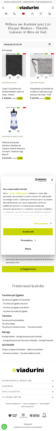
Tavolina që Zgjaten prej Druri (15, 304)
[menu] (53, 7)
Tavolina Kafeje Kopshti (30, 353)
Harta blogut (44, 404)
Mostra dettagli (41, 223)
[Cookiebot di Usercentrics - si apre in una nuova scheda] (35, 180)
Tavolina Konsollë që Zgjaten (15, 311)
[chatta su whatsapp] (4, 427)
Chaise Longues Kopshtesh (14, 349)
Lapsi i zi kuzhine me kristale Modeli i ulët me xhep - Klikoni (13, 92)
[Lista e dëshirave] (18, 77)
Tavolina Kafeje (8, 324)
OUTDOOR (8, 345)
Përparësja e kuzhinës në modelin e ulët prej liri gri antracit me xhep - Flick (41, 92)
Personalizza (26, 240)
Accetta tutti (28, 232)
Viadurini (7, 386)
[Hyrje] (32, 13)
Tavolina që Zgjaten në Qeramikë (16, 300)
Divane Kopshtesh (11, 353)
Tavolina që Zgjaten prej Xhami (16, 307)
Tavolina (6, 316)
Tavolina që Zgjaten (13, 295)
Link (16, 263)
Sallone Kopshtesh (35, 349)
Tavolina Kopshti (35, 327)
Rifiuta (28, 249)
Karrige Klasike (8, 336)
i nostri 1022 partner (18, 193)
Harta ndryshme (27, 406)
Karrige (6, 332)
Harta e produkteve (13, 404)
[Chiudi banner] (52, 180)
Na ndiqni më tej (11, 397)
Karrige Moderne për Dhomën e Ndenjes (20, 340)
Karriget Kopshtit (46, 340)
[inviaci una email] (6, 13)
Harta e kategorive (30, 404)
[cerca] (3, 7)
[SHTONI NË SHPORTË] (10, 77)
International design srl (17, 380)
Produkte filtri (13, 45)
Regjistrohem (29, 269)
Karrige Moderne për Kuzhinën (29, 336)
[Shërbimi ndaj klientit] (14, 13)
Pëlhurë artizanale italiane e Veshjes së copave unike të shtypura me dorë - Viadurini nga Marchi (13, 148)
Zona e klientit (11, 391)
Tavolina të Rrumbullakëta (13, 320)
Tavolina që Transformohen (13, 327)
